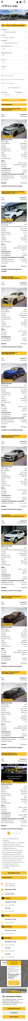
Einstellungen (14, 1012)
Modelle (3, 35)
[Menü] (2, 2)
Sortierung (4, 92)
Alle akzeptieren (14, 1016)
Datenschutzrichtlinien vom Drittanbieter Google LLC (14, 976)
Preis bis (3, 66)
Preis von (3, 59)
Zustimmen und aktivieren (14, 982)
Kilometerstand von (6, 46)
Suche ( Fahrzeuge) (14, 100)
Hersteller (4, 29)
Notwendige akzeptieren (14, 1008)
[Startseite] (17, 2)
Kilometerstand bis (6, 53)
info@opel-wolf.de (10, 889)
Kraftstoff (3, 40)
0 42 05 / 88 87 (9, 894)
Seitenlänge (18, 92)
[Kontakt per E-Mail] (20, 2)
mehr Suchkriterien (14, 87)
